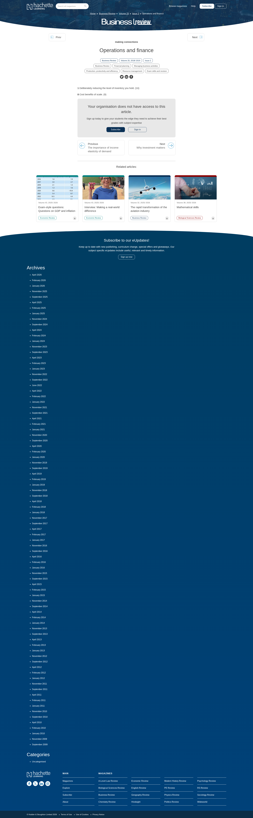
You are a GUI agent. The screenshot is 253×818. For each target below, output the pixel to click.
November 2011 (39, 684)
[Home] (40, 6)
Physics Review (171, 795)
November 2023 (39, 347)
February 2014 (39, 617)
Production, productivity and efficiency (102, 71)
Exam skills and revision (157, 71)
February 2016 (39, 562)
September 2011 (39, 689)
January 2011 (38, 706)
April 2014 (37, 612)
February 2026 (39, 280)
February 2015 (39, 590)
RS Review (202, 788)
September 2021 (40, 413)
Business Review (107, 13)
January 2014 (38, 623)
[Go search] (86, 6)
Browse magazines (178, 6)
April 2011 (37, 695)
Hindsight (135, 802)
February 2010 (39, 728)
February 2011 (39, 700)
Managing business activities (146, 66)
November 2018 (39, 490)
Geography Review (140, 795)
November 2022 (39, 374)
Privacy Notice (98, 814)
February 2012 (39, 673)
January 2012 (38, 678)
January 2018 (38, 512)
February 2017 (39, 534)
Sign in (220, 6)
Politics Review (171, 802)
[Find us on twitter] (35, 783)
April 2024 (37, 330)
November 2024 (39, 319)
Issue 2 (135, 13)
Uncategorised (39, 762)
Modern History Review (175, 781)
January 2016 (38, 568)
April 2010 (37, 722)
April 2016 (37, 557)
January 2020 (38, 457)
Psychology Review (206, 781)
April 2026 (37, 275)
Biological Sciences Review (111, 788)
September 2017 (40, 523)
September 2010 (40, 717)
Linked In (126, 77)
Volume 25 (124, 13)
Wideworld (202, 802)
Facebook (131, 77)
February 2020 (39, 452)
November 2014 (39, 601)
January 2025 (38, 313)
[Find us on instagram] (47, 783)
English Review (138, 788)
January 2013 (38, 650)
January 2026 (38, 286)
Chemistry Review (107, 802)
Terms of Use (66, 814)
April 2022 (37, 391)
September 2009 (40, 744)
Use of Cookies (82, 814)
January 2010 (38, 733)
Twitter (122, 77)
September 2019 (40, 468)
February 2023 (39, 363)
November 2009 (39, 739)
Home (93, 13)
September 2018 (40, 496)
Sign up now (126, 257)
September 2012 (40, 662)
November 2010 (39, 711)
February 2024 (39, 335)
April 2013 (37, 639)
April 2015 (37, 584)
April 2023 (37, 358)
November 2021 (39, 407)
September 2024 (40, 324)
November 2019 (39, 463)
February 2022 (39, 396)
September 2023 (40, 352)
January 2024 (38, 341)
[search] (72, 6)
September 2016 (40, 551)
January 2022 (38, 402)
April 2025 (37, 302)
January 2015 (38, 595)
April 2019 (37, 474)
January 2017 (38, 540)
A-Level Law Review (108, 781)
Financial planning (121, 66)
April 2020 (37, 446)
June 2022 (37, 385)
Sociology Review (205, 795)
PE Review (169, 788)
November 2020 (39, 435)
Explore (66, 788)
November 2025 (39, 291)
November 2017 (39, 518)
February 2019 (39, 479)
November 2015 (39, 573)
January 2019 (38, 485)
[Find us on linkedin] (41, 783)
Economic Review (139, 781)
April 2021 (37, 418)
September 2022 (40, 380)
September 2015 (40, 579)
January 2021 (38, 429)
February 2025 (39, 308)
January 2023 (38, 369)
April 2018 (37, 501)
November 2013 (39, 628)
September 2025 (40, 297)
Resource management (132, 71)
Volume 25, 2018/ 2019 (130, 60)
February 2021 (39, 424)
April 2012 (37, 667)
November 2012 (39, 656)
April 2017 (37, 529)
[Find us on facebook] (29, 783)
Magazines (68, 781)
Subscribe (207, 6)
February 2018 (39, 507)
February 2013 (39, 645)
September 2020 (40, 440)
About (65, 802)
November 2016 (39, 545)
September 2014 (40, 606)
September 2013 (40, 634)
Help (193, 6)
